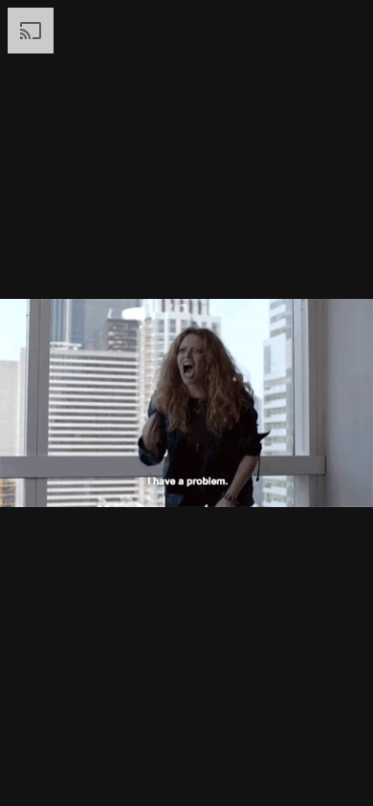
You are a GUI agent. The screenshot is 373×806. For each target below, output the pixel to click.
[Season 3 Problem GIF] (186, 403)
